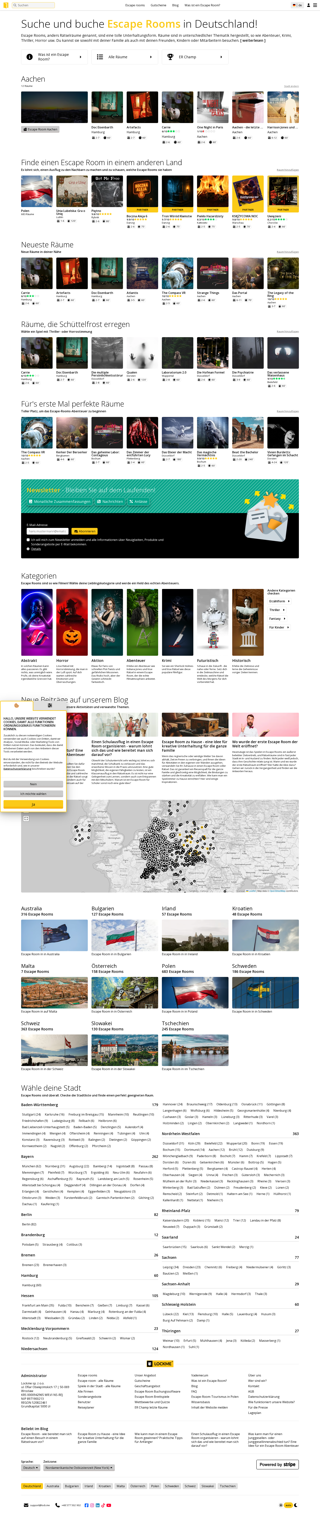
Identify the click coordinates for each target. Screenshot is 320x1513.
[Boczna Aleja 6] (142, 191)
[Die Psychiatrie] (248, 353)
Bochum (96, 458)
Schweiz (30, 1023)
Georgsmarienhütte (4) (253, 1110)
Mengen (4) (58, 1133)
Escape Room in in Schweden (252, 1011)
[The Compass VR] (177, 273)
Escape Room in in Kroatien (251, 954)
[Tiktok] (103, 1505)
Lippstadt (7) (283, 1156)
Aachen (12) (217, 1150)
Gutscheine (158, 5)
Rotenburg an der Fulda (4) (127, 1312)
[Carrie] (177, 107)
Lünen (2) (282, 1187)
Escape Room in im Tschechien (183, 1068)
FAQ (194, 1392)
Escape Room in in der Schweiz (42, 1068)
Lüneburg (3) (230, 1117)
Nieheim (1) (215, 1200)
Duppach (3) (191, 1227)
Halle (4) (221, 1294)
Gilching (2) (146, 1198)
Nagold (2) (58, 1146)
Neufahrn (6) (143, 1172)
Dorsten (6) (171, 1162)
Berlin (26, 1214)
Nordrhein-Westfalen (181, 1133)
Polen (169, 965)
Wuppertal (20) (236, 1143)
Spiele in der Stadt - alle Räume (99, 1386)
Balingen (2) (96, 1140)
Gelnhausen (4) (55, 1312)
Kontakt (253, 1386)
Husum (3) (268, 1314)
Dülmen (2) (221, 1187)
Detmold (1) (215, 1194)
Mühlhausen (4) (211, 1341)
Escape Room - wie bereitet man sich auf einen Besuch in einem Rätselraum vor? (46, 1438)
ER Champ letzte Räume (151, 1407)
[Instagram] (92, 1505)
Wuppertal (168, 376)
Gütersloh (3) (251, 1175)
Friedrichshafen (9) (35, 1121)
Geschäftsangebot (147, 1386)
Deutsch (29, 1468)
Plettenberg (133, 458)
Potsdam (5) (30, 1244)
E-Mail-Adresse (37, 524)
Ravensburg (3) (54, 1140)
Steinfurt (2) (194, 1194)
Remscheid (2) (172, 1194)
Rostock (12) (30, 1338)
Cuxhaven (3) (172, 1117)
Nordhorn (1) (266, 1123)
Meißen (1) (190, 1273)
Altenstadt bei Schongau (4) (41, 1185)
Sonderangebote (89, 1397)
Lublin (59, 217)
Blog (175, 5)
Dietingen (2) (118, 1140)
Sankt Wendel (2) (223, 1247)
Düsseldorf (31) (173, 1143)
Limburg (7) (124, 1305)
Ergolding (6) (100, 1172)
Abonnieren (86, 531)
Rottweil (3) (76, 1140)
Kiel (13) (188, 1314)
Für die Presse (258, 1407)
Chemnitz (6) (213, 1267)
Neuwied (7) (171, 1227)
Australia (31, 908)
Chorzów (272, 223)
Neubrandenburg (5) (57, 1338)
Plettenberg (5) (192, 1169)
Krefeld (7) (264, 1156)
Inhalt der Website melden (209, 1407)
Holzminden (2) (173, 1123)
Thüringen (171, 1330)
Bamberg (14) (102, 1166)
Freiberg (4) (234, 1267)
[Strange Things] (213, 273)
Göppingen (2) (141, 1140)
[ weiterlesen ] (253, 40)
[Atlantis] (142, 273)
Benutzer (84, 1402)
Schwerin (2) (107, 1338)
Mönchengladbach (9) (178, 1156)
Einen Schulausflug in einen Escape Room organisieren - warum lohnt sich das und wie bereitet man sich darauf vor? (215, 1439)
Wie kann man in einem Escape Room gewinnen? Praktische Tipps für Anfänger (159, 1438)
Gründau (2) (76, 1318)
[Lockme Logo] (6, 5)
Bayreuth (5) (85, 1179)
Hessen (27, 1295)
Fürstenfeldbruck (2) (78, 1198)
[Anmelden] (308, 5)
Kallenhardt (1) (173, 1200)
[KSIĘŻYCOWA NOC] (248, 191)
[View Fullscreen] (26, 818)
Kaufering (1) (50, 1204)
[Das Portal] (248, 273)
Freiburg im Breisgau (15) (86, 1114)
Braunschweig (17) (199, 1104)
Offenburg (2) (78, 1146)
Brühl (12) (236, 1150)
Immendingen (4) (34, 1133)
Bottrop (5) (256, 1162)
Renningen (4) (103, 1133)
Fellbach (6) (86, 1121)
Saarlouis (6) (199, 1247)
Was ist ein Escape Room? (202, 5)
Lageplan (254, 1413)
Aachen (202, 137)
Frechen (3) (230, 1175)
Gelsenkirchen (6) (212, 1162)
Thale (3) (261, 1294)
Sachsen (169, 1257)
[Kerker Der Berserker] (72, 432)
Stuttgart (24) (31, 1114)
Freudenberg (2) (245, 1187)
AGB (251, 1392)
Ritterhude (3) (253, 1117)
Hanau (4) (77, 1312)
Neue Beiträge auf (74, 700)
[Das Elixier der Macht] (177, 432)
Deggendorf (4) (75, 1185)
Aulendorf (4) (134, 1127)
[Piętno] (107, 191)
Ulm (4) (144, 1133)
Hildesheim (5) (223, 1110)
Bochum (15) (171, 1150)
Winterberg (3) (173, 1187)
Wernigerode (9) (200, 1294)
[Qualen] (142, 353)
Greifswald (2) (85, 1338)
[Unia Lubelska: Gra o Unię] (72, 191)
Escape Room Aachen (42, 129)
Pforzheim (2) (101, 1146)
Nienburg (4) (282, 1110)
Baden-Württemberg (39, 1104)
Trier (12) (239, 1220)
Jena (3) (231, 1341)
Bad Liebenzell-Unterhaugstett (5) (45, 1127)
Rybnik (95, 217)
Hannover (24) (173, 1104)
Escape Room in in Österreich (111, 1011)
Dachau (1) (29, 1204)
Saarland (170, 1237)
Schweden (244, 965)
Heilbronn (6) (107, 1121)
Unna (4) (212, 1175)
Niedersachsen (34, 1348)
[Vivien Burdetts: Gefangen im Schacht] (283, 432)
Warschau (238, 223)
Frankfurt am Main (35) (38, 1305)
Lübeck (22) (171, 1314)
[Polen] (37, 191)
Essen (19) (276, 1143)
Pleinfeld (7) (56, 1172)
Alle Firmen (85, 1392)
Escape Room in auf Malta (39, 1011)
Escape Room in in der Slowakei (113, 1068)
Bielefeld (272, 382)
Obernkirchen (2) (217, 1123)
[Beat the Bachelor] (248, 432)
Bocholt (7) (227, 1156)
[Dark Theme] (296, 1505)
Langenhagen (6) (174, 1110)
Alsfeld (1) (130, 1318)
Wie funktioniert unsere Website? (271, 1402)
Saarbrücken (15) (174, 1247)
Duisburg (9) (255, 1150)
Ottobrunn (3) (31, 1198)
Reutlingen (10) (143, 1114)
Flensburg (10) (208, 1314)
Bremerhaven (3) (54, 1265)
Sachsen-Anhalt (176, 1283)
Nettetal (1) (195, 1200)
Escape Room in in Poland (179, 1011)
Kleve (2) (266, 1187)
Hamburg (98, 132)
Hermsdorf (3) (241, 1294)
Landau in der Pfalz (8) (265, 1220)
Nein (33, 784)
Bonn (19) (258, 1143)
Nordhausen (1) (174, 1347)
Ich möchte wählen (33, 794)
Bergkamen (62, 455)
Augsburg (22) (79, 1166)
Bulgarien (102, 908)
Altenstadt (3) (31, 1318)
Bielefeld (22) (213, 1143)
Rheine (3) (264, 1181)
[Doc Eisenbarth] (107, 107)
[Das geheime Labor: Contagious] (107, 432)
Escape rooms (135, 5)
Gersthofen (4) (53, 1191)
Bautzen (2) (171, 1273)
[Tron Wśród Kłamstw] (177, 191)
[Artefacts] (142, 107)
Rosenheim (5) (143, 1179)
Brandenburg (33, 1234)
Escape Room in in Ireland (180, 954)
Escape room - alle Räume (96, 1381)
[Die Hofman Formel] (213, 353)
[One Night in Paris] (213, 107)
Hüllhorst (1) (282, 1194)
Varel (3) (272, 1117)
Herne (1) (262, 1194)
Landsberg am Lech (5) (113, 1179)
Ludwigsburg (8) (63, 1121)
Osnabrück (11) (252, 1104)
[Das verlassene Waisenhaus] (283, 353)
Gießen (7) (105, 1305)
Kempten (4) (75, 1191)
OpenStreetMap (278, 890)
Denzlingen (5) (111, 1127)
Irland (169, 908)
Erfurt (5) (190, 1341)
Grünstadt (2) (213, 1227)
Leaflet (252, 890)
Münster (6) (236, 1162)
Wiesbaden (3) (54, 1318)
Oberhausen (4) (173, 1175)
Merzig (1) (246, 1247)
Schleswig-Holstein (179, 1304)
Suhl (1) (194, 1347)
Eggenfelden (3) (99, 1191)
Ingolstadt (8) (125, 1166)
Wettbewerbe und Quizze (152, 1402)
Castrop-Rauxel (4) (245, 1169)
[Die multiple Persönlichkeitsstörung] (107, 353)
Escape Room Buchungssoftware (157, 1392)
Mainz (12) (221, 1220)
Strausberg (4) (53, 1244)
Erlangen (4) (30, 1191)
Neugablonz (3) (125, 1191)
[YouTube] (108, 1505)
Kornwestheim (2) (34, 1146)
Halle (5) (227, 1314)
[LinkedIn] (97, 1505)
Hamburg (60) (31, 1285)
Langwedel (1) (243, 1123)
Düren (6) (189, 1162)
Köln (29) (194, 1143)
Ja (33, 804)
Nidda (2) (113, 1318)
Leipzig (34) (171, 1267)
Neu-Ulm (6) (121, 1172)
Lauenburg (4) (247, 1314)
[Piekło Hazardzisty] (213, 191)
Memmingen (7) (33, 1172)
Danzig (131, 223)
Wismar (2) (127, 1338)
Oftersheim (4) (80, 1133)
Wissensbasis (200, 1402)
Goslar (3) (191, 1117)
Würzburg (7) (77, 1172)
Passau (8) (146, 1166)
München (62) (31, 1166)
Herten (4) (269, 1169)
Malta (28, 965)
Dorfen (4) (137, 1185)
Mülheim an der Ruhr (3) (179, 1181)
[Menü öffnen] (315, 5)
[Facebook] (86, 1505)
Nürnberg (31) (55, 1166)
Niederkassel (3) (212, 1181)
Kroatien (242, 908)
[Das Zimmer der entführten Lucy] (142, 432)
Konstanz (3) (30, 1140)
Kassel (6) (142, 1305)
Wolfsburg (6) (200, 1110)
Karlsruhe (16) (54, 1114)
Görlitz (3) (284, 1267)
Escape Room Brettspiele (152, 1397)
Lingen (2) (195, 1123)
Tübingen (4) (126, 1133)
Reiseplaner (86, 1407)
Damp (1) (203, 1320)
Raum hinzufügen (288, 169)
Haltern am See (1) (239, 1194)
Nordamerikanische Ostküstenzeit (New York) (77, 1468)
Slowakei (101, 1023)
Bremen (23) (30, 1265)
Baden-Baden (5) (85, 1127)
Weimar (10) (171, 1341)
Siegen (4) (195, 1175)
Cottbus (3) (74, 1244)
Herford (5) (170, 1169)
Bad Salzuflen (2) (198, 1187)
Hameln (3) (209, 1117)
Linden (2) (96, 1318)
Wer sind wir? (257, 1381)
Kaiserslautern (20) (176, 1220)
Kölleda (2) (248, 1341)
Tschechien (175, 1023)
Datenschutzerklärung (264, 1397)
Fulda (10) (64, 1305)
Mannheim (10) (118, 1114)
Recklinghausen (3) (240, 1181)
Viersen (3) (282, 1181)
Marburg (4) (96, 1312)
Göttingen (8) (276, 1104)
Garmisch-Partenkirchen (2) (115, 1198)
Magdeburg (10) (174, 1294)
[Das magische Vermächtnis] (213, 432)
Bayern (27, 1156)
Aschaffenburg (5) (60, 1179)
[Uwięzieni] (283, 191)
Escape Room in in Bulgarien (111, 954)
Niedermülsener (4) (259, 1267)
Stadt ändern (291, 86)
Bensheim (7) (85, 1305)
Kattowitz (202, 223)
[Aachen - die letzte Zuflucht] (248, 107)
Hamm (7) (246, 1156)
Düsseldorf (97, 379)
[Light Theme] (281, 1505)
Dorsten (131, 376)
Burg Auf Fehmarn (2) (178, 1320)
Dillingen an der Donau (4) (108, 1185)
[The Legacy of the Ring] (283, 273)
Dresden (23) (192, 1267)
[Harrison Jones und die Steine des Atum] (283, 107)
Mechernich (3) (274, 1175)
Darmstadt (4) (31, 1312)
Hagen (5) (274, 1162)
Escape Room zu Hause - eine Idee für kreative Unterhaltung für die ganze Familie (101, 1438)
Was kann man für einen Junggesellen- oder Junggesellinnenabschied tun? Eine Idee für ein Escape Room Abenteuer (273, 1439)
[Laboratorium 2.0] (177, 353)
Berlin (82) (29, 1224)
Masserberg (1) (269, 1341)
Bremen (28, 1254)
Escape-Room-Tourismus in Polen (215, 1397)
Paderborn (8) (206, 1156)
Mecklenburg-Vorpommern (45, 1328)
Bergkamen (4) (217, 1169)
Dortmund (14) (194, 1150)
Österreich (104, 965)
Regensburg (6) (33, 1179)
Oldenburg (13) (226, 1104)
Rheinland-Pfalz (176, 1210)
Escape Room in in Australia (40, 954)
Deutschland (32, 1486)
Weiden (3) (52, 1198)
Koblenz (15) (201, 1220)
